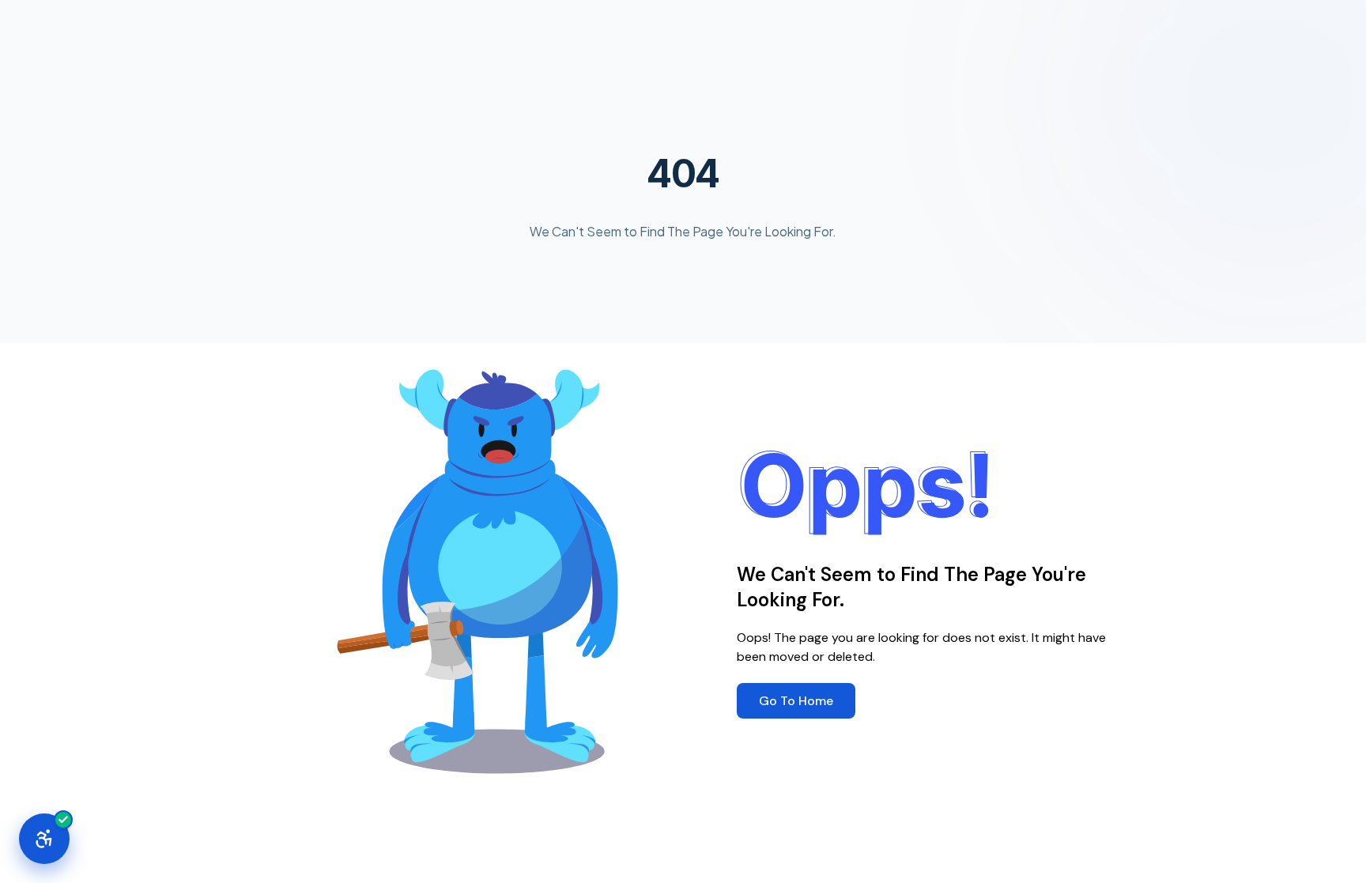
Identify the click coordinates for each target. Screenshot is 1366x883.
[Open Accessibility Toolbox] (44, 838)
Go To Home (796, 700)
